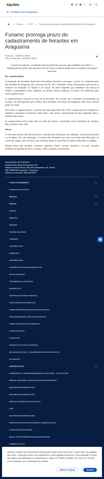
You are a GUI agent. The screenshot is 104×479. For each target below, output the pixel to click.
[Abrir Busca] (96, 4)
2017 (31, 24)
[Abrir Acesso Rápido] (84, 5)
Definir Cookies (67, 470)
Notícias (19, 24)
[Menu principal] (7, 12)
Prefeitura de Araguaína (24, 12)
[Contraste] (72, 5)
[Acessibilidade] (76, 5)
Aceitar (90, 470)
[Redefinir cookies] (80, 5)
